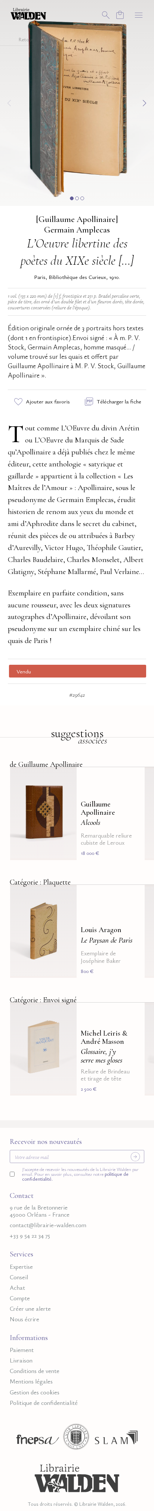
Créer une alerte (30, 1309)
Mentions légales (31, 1381)
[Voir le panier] (120, 14)
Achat (17, 1288)
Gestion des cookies (34, 1392)
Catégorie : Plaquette (40, 882)
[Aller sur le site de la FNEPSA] (36, 1439)
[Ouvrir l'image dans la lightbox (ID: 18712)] (77, 101)
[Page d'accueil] (77, 1477)
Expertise (21, 1267)
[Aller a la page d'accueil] (28, 13)
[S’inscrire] (135, 1156)
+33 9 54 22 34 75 (30, 1236)
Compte (20, 1298)
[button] (72, 198)
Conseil (19, 1277)
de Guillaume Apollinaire (46, 764)
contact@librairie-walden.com (48, 1225)
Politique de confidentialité (44, 1403)
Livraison (21, 1360)
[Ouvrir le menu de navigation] (138, 14)
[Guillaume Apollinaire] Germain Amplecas (77, 224)
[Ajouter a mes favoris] (67, 778)
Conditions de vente (34, 1371)
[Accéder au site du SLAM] (116, 1439)
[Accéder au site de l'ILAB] (76, 1439)
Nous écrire (24, 1319)
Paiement (22, 1350)
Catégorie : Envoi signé (43, 999)
